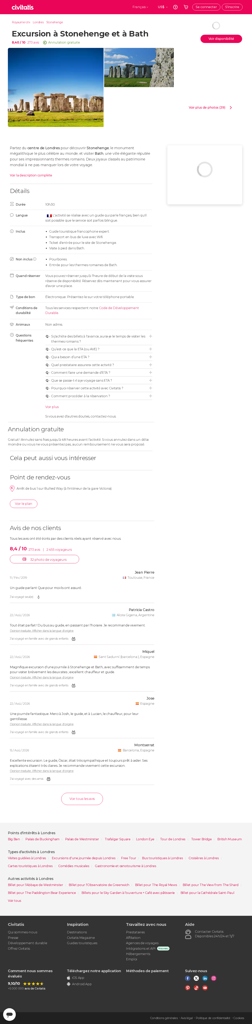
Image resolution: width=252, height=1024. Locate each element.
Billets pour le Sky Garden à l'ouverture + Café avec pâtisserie (129, 893)
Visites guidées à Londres (27, 858)
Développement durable (27, 943)
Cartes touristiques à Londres (30, 866)
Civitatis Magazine (81, 938)
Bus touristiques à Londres (163, 858)
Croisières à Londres (204, 858)
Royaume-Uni (21, 22)
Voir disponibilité (221, 39)
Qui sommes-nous (22, 932)
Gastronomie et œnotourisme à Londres (125, 866)
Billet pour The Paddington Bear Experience (42, 893)
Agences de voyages (142, 943)
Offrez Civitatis (19, 948)
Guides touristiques (82, 943)
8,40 (18, 42)
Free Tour (129, 858)
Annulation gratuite (64, 42)
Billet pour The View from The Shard (211, 885)
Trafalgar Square (118, 839)
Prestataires (135, 932)
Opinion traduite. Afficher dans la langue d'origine (42, 630)
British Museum (229, 839)
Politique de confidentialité (213, 1018)
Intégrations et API (141, 948)
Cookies (238, 1018)
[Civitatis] (22, 7)
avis (36, 42)
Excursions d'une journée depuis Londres (84, 858)
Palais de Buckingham (42, 839)
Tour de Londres (173, 839)
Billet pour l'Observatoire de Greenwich (99, 885)
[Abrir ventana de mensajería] (9, 1014)
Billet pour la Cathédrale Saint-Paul (207, 893)
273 (29, 42)
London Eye (145, 839)
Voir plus (52, 407)
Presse (13, 938)
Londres (38, 22)
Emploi (131, 959)
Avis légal (187, 1018)
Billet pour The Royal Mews (156, 885)
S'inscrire (232, 7)
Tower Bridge (202, 839)
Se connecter (206, 7)
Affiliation (133, 938)
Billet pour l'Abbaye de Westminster (36, 885)
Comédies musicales (74, 866)
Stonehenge (54, 22)
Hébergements (138, 954)
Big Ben (14, 839)
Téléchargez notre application (94, 971)
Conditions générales (164, 1018)
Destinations (77, 932)
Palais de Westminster (82, 839)
